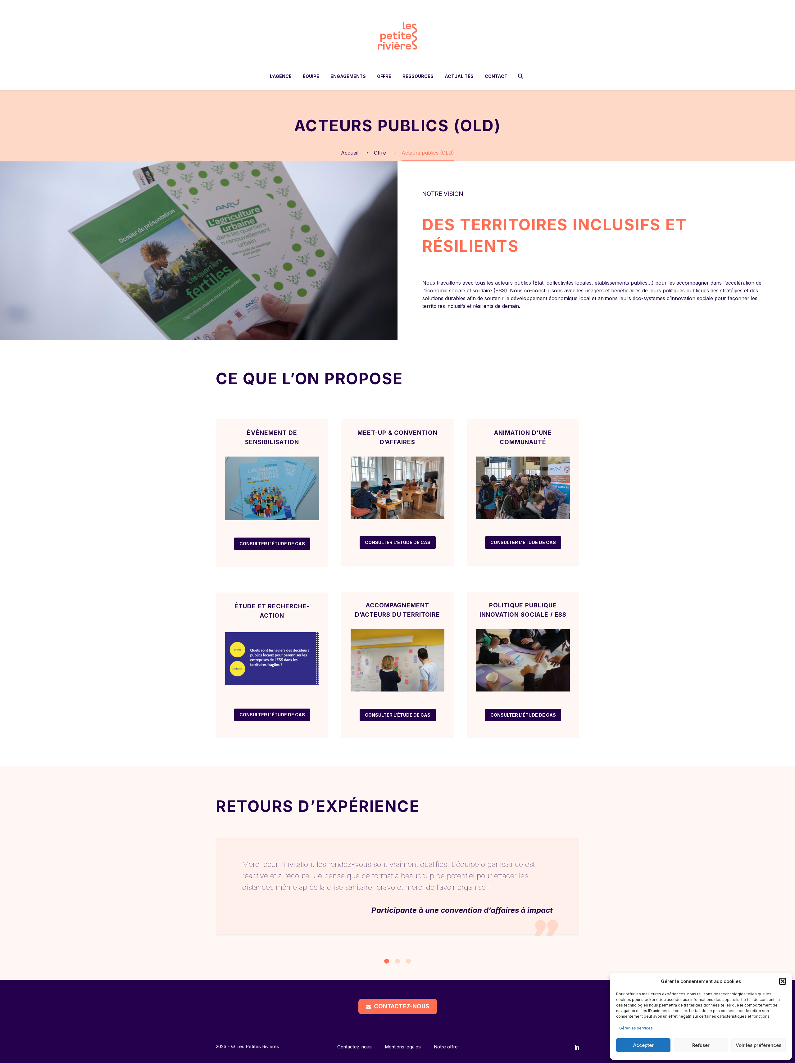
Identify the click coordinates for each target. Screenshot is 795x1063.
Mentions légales (403, 1047)
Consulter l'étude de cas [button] (272, 714)
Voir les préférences (758, 1045)
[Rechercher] (520, 76)
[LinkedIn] (577, 1047)
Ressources (418, 76)
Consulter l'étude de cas (272, 543)
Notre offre (446, 1047)
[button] (782, 981)
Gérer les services (636, 1028)
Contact (496, 76)
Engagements (348, 76)
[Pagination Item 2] (397, 960)
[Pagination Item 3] (408, 960)
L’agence (281, 76)
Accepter (643, 1045)
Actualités (459, 76)
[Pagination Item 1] (386, 960)
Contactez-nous (397, 1006)
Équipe (311, 76)
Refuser (701, 1045)
